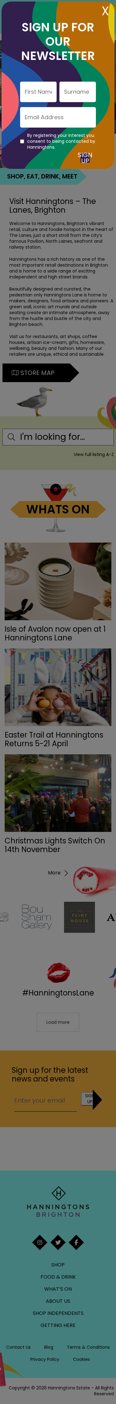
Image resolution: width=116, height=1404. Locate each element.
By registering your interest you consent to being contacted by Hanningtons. (61, 141)
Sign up (85, 158)
